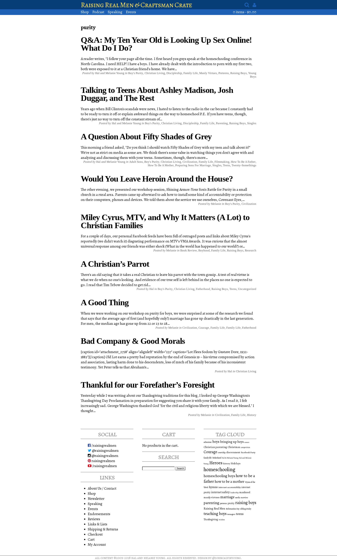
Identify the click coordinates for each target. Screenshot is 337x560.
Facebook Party (248, 452)
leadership (234, 492)
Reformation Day (232, 508)
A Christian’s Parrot (115, 263)
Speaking (115, 11)
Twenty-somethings (244, 165)
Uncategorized (247, 289)
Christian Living (155, 73)
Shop (85, 11)
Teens (226, 165)
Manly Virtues (208, 73)
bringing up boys (232, 441)
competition (245, 447)
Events (131, 11)
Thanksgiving (211, 519)
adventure (208, 442)
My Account (97, 544)
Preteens (223, 73)
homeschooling (219, 469)
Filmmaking (221, 161)
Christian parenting (215, 447)
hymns (213, 487)
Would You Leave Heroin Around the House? (157, 178)
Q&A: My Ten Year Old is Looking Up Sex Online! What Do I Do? (166, 44)
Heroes (215, 463)
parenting (211, 502)
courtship (222, 452)
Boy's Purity (135, 73)
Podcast (98, 11)
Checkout (95, 534)
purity (231, 503)
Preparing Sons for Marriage (193, 165)
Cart (91, 539)
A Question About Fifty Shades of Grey (146, 136)
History (251, 415)
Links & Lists (97, 524)
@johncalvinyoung (226, 558)
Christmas (234, 447)
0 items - (244, 11)
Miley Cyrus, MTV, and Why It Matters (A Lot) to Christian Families (165, 221)
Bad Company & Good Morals (133, 341)
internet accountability (229, 487)
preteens (223, 503)
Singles (251, 123)
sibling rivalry (245, 508)
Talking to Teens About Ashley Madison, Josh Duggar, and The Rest (157, 94)
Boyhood (204, 250)
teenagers (231, 514)
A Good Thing (105, 302)
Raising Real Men (214, 509)
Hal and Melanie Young (148, 558)
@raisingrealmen (105, 450)
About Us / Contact (102, 488)
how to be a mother (229, 481)
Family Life (190, 73)
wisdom (222, 519)
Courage (204, 327)
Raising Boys (238, 73)
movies (244, 497)
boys (215, 441)
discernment (233, 452)
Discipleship (174, 73)
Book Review (188, 250)
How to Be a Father (243, 161)
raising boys (245, 503)
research (250, 250)
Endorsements (99, 513)
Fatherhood (203, 289)
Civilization (190, 161)
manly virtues (212, 497)
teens (239, 514)
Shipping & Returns (103, 529)
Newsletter (96, 498)
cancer (246, 442)
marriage (227, 497)
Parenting (222, 123)
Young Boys (252, 74)
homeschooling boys (219, 475)
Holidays (235, 463)
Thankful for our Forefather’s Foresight (147, 384)
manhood (244, 492)
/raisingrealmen (103, 445)
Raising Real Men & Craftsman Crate (136, 5)
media (237, 497)
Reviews (94, 518)
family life (208, 457)
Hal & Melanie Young (230, 458)
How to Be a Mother (161, 165)
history (226, 463)
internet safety (220, 492)
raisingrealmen (103, 460)
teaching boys (215, 513)
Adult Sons (136, 161)
